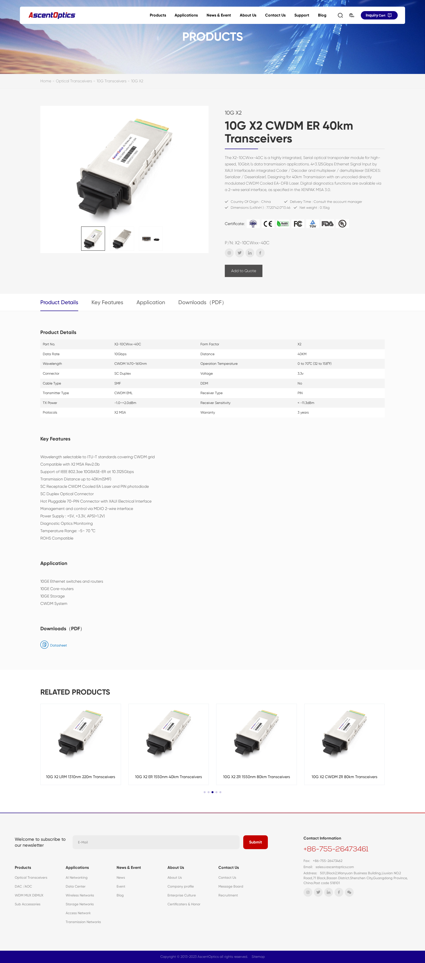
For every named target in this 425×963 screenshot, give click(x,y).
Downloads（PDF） (202, 302)
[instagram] (229, 252)
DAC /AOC (23, 886)
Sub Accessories (27, 904)
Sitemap (258, 957)
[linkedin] (249, 252)
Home (45, 81)
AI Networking (77, 877)
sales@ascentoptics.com (335, 867)
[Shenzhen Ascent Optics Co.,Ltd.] (51, 15)
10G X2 (137, 81)
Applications (186, 15)
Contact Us (275, 15)
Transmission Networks (83, 922)
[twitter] (239, 252)
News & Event (219, 15)
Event (121, 886)
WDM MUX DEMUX (29, 895)
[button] (205, 792)
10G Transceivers (111, 81)
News (121, 877)
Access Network (78, 913)
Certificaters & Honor (183, 904)
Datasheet (58, 645)
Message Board (230, 886)
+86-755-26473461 (336, 849)
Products (158, 15)
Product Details (59, 302)
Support (301, 15)
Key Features (107, 302)
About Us (248, 15)
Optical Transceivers (74, 81)
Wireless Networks (80, 895)
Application (151, 302)
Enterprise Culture (181, 895)
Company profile (180, 886)
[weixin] (349, 892)
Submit (255, 842)
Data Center (76, 886)
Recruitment (228, 895)
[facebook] (260, 252)
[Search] (340, 15)
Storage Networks (80, 904)
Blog (322, 15)
